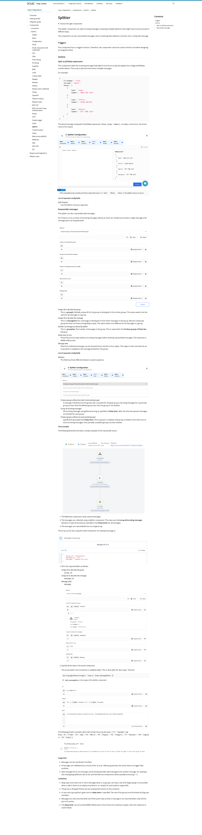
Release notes (34, 156)
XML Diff (35, 146)
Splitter (34, 127)
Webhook (35, 140)
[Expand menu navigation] (28, 19)
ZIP (33, 149)
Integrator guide (35, 22)
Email (34, 44)
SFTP (34, 117)
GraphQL (35, 66)
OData (34, 92)
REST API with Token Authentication (39, 109)
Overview (33, 15)
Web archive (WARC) (39, 136)
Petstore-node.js (38, 99)
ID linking (35, 63)
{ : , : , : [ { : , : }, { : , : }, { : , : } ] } (76, 98)
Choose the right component (71, 24)
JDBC (34, 69)
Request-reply (37, 102)
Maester (35, 82)
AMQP (34, 35)
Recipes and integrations (38, 153)
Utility (34, 133)
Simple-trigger (37, 120)
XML (33, 143)
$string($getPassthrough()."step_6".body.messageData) (87, 675)
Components (34, 25)
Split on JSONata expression (165, 25)
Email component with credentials (40, 49)
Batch (34, 38)
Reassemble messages (163, 28)
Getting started (35, 18)
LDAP (34, 73)
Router (34, 114)
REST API (35, 105)
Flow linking (36, 60)
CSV (33, 53)
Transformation (37, 130)
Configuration (37, 41)
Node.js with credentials (40, 89)
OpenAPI (35, 95)
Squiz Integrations (35, 10)
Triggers (157, 21)
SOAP (34, 123)
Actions (157, 23)
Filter (34, 56)
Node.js (35, 86)
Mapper (35, 79)
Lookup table (36, 76)
